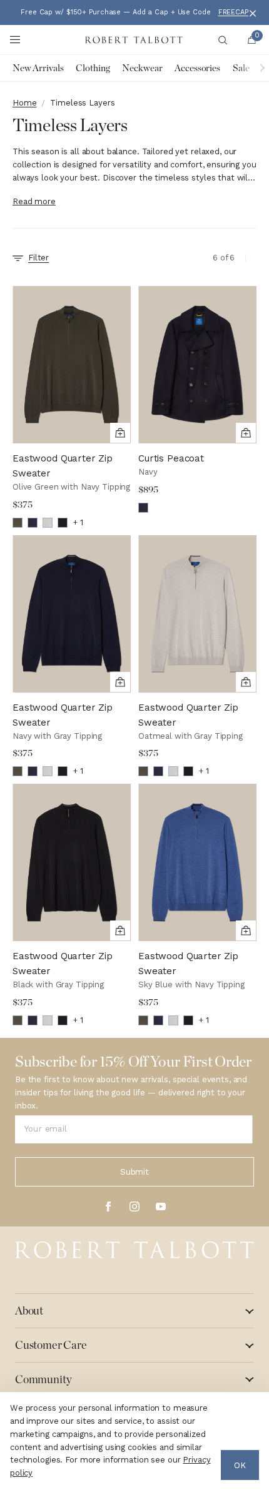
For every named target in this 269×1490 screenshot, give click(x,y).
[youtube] (160, 1206)
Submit (134, 1172)
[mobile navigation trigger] (15, 40)
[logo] (134, 1250)
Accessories (197, 68)
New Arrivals (38, 68)
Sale (241, 68)
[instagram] (134, 1206)
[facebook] (108, 1206)
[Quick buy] (120, 433)
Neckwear (142, 68)
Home (24, 102)
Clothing (92, 68)
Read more (34, 201)
